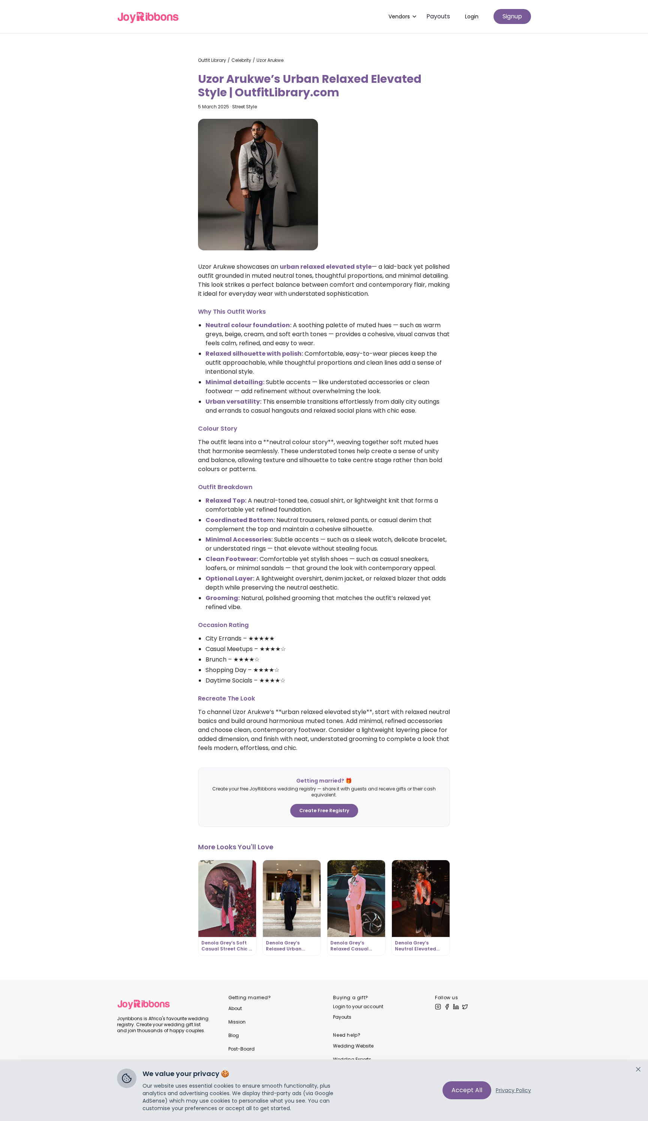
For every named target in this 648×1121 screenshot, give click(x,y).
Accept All (467, 1090)
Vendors (399, 16)
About (235, 1008)
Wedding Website (353, 1046)
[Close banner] (638, 1069)
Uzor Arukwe (270, 60)
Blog (233, 1035)
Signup (512, 16)
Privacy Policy (513, 1090)
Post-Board (241, 1049)
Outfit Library (212, 60)
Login (471, 16)
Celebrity (241, 60)
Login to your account (358, 1007)
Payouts (438, 16)
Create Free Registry (324, 810)
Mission (237, 1022)
